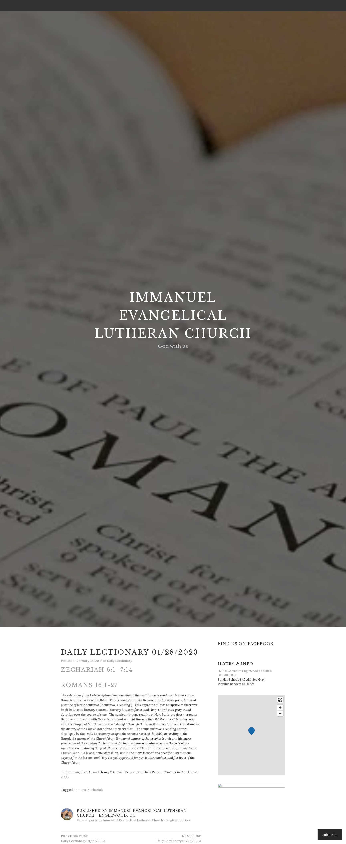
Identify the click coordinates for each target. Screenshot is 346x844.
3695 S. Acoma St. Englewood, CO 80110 (245, 671)
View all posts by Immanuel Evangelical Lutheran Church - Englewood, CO (133, 820)
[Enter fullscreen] (280, 700)
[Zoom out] (280, 713)
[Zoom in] (280, 707)
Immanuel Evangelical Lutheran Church (173, 315)
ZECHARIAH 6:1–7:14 (97, 669)
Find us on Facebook (246, 644)
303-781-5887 (227, 675)
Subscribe (329, 835)
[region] (251, 735)
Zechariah (95, 790)
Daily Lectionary (119, 661)
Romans (79, 790)
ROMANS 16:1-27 (89, 685)
